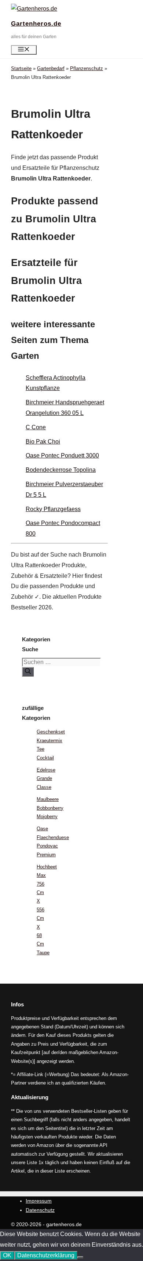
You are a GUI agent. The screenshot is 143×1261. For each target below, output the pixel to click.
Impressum (39, 1201)
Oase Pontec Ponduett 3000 (62, 455)
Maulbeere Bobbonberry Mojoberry (50, 808)
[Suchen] (28, 672)
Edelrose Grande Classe (46, 778)
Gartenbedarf (51, 68)
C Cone (36, 427)
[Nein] (80, 1257)
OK (7, 1255)
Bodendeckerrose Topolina (61, 470)
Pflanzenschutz (86, 68)
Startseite (21, 68)
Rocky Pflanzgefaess (53, 509)
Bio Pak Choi (43, 441)
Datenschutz (40, 1210)
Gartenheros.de (36, 23)
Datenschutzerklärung (45, 1255)
